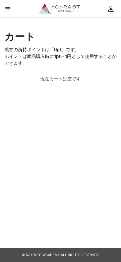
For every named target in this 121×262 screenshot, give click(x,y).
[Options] (8, 8)
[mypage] (110, 8)
